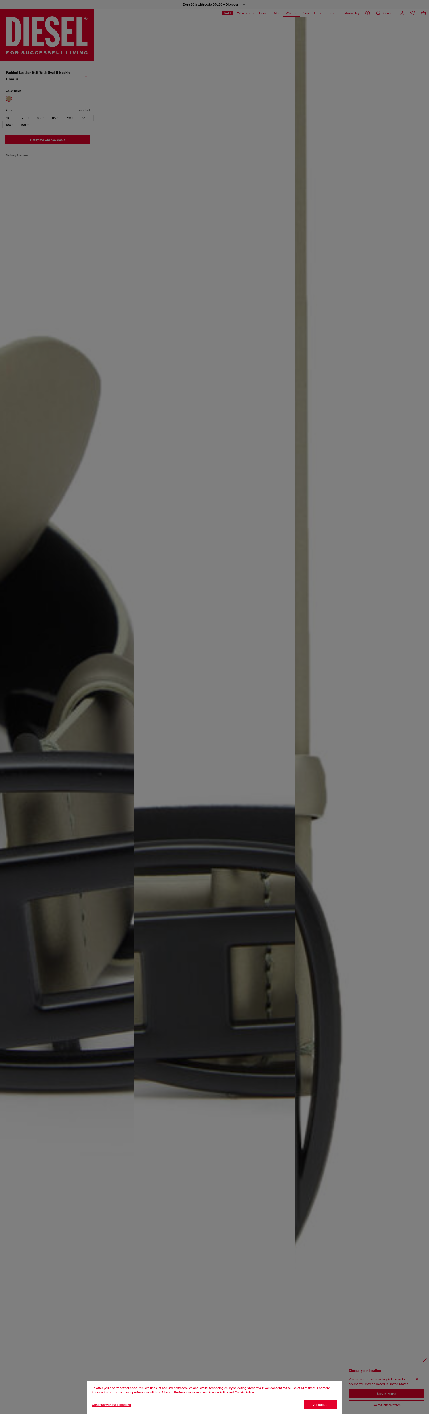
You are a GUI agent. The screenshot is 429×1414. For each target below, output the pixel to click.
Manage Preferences (177, 1392)
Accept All (320, 1404)
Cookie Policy (244, 1392)
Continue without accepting (111, 1404)
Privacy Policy (218, 1392)
